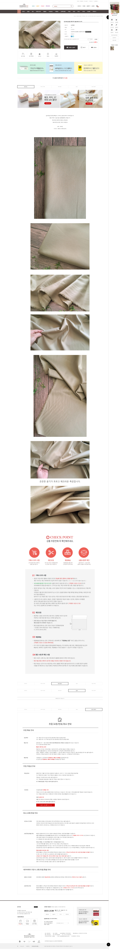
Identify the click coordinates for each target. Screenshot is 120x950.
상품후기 (112, 32)
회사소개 (22, 946)
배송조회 (116, 32)
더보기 (36, 906)
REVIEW (59, 86)
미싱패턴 (88, 11)
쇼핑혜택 (116, 22)
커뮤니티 (90, 1)
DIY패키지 (94, 11)
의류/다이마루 (38, 11)
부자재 (83, 11)
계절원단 (44, 11)
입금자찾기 (114, 37)
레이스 (79, 11)
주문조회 (67, 914)
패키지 (23, 11)
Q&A (77, 86)
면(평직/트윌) (79, 16)
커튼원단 (56, 11)
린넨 (32, 11)
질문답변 (47, 914)
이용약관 (27, 946)
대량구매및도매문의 (114, 35)
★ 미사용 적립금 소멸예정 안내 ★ (23, 913)
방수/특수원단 (63, 11)
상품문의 (116, 27)
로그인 (78, 1)
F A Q (60, 914)
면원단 (28, 11)
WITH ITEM (43, 86)
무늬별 (69, 11)
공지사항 (112, 27)
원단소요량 (114, 40)
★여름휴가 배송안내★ (21, 910)
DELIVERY (94, 86)
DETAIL (25, 86)
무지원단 (83, 16)
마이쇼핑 (85, 1)
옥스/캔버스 (51, 11)
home (75, 16)
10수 (87, 16)
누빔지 (74, 11)
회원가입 (81, 1)
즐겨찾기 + (96, 1)
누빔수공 (112, 22)
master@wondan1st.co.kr (64, 936)
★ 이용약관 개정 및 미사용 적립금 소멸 (24, 912)
